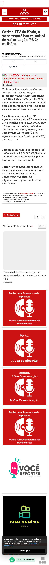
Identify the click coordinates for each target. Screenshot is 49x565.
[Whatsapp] (13, 61)
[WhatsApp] (12, 559)
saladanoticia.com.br (26, 193)
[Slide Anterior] (40, 226)
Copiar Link (12, 215)
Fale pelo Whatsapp (26, 560)
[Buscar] (45, 12)
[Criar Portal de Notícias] (42, 560)
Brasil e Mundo (24, 24)
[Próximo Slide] (44, 226)
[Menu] (4, 12)
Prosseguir (25, 551)
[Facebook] (36, 61)
